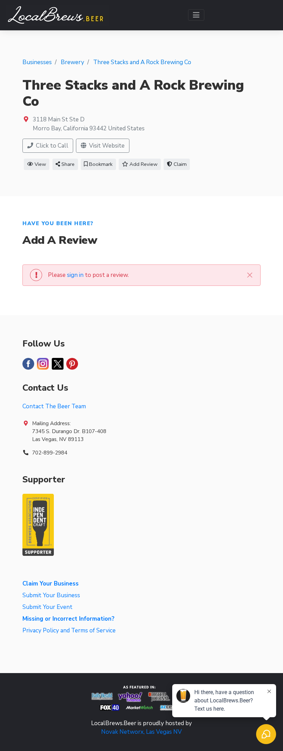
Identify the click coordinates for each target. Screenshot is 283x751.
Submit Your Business (51, 595)
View (39, 164)
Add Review (143, 164)
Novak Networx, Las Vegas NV (141, 732)
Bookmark (100, 164)
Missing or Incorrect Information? (68, 619)
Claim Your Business (50, 584)
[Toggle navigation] (196, 15)
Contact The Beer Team (54, 406)
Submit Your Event (47, 607)
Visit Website (106, 146)
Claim (179, 164)
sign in (75, 275)
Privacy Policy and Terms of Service (69, 630)
